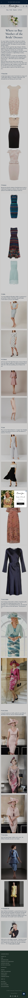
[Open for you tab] (23, 993)
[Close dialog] (26, 491)
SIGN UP (20, 503)
